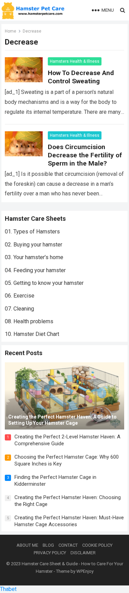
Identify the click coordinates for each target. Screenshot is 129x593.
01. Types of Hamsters (32, 231)
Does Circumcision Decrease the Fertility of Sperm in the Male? (85, 155)
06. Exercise (19, 295)
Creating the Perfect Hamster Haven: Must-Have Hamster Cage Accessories (69, 521)
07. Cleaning (19, 308)
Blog (48, 545)
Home (10, 31)
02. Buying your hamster (33, 244)
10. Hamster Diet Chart (32, 334)
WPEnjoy (85, 571)
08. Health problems (29, 321)
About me (27, 545)
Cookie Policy (97, 545)
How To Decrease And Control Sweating (81, 77)
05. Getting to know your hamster (44, 283)
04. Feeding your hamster (35, 270)
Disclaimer (83, 552)
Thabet (8, 589)
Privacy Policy (50, 552)
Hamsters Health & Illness (74, 61)
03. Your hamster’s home (34, 257)
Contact (68, 545)
